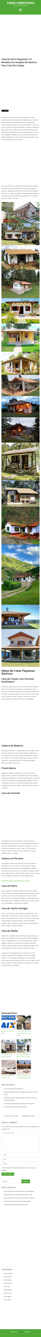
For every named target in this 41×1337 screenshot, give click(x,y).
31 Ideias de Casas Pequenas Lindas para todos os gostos (19, 1103)
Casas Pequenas (8, 1283)
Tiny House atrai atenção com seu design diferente (17, 1201)
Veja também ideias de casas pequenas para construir (15, 880)
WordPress (27, 1332)
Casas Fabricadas (20, 3)
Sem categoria (7, 1296)
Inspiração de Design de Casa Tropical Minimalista (24, 1076)
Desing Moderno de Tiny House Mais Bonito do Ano (18, 1194)
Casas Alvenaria (8, 1273)
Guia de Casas (7, 1293)
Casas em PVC (8, 1276)
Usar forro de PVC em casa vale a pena (7, 1076)
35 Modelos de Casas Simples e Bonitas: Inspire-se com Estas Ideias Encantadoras (30, 1116)
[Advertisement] (20, 35)
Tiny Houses (7, 1300)
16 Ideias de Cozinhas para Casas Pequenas (15, 1107)
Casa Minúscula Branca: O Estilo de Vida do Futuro (24, 1055)
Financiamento (8, 1290)
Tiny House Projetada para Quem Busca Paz (16, 1204)
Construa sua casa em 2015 (7, 1032)
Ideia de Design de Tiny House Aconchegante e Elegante (19, 1198)
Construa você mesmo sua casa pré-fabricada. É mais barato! (24, 1033)
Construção (7, 1286)
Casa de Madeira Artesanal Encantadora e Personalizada (19, 1191)
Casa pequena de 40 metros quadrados (6, 1055)
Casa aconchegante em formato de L (13, 1088)
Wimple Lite (14, 1332)
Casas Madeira (8, 1280)
